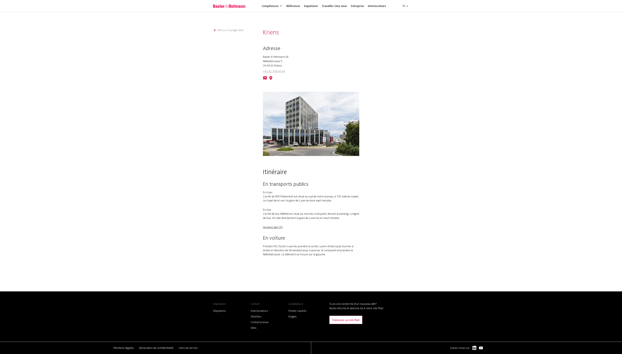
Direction (256, 316)
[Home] (229, 6)
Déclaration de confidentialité (156, 348)
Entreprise (357, 6)
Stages (292, 316)
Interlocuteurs (377, 6)
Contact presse (260, 322)
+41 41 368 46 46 (274, 71)
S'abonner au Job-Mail (346, 320)
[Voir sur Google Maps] (270, 78)
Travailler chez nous (334, 6)
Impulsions (311, 6)
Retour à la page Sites (231, 30)
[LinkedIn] (474, 348)
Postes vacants (297, 311)
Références (293, 6)
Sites (253, 328)
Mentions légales (123, 348)
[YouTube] (481, 348)
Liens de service (188, 348)
